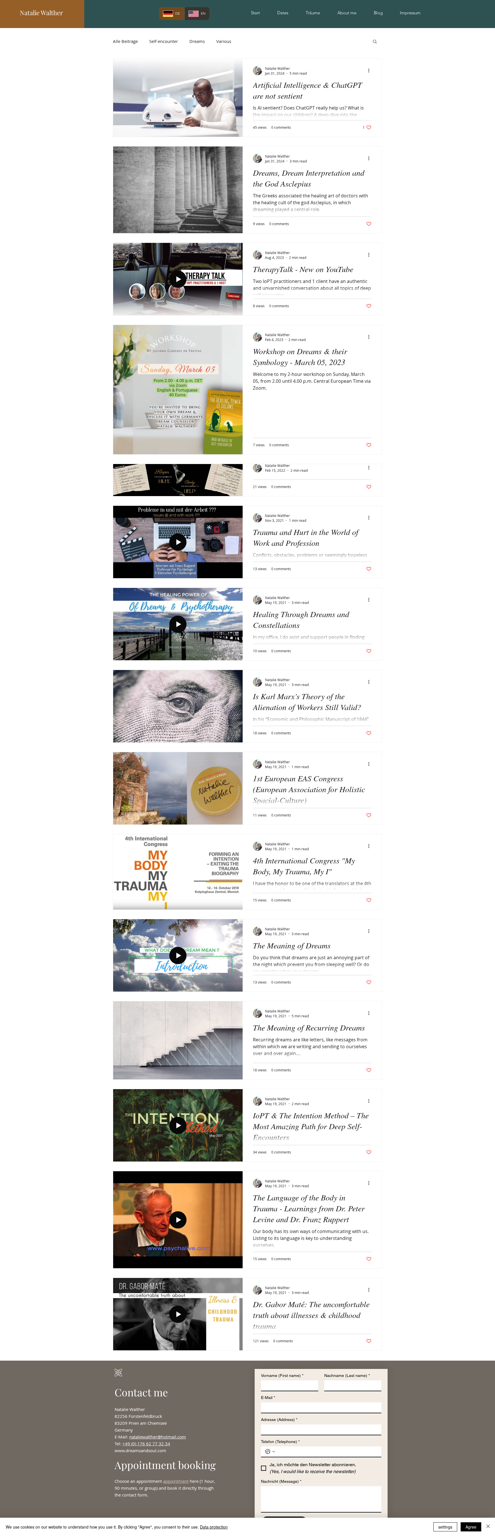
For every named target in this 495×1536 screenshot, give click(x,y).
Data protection (214, 1527)
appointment (175, 1481)
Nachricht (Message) (281, 1481)
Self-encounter (163, 41)
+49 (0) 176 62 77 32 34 (146, 1443)
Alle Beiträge (125, 41)
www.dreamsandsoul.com (140, 1450)
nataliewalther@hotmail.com (157, 1437)
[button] (375, 42)
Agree (470, 1527)
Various (223, 41)
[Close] (488, 1526)
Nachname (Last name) (347, 1375)
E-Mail (268, 1397)
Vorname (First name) (282, 1375)
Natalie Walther (41, 12)
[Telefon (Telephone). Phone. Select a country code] (270, 1451)
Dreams (197, 41)
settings (445, 1527)
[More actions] (370, 70)
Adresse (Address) (279, 1419)
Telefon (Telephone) (280, 1441)
